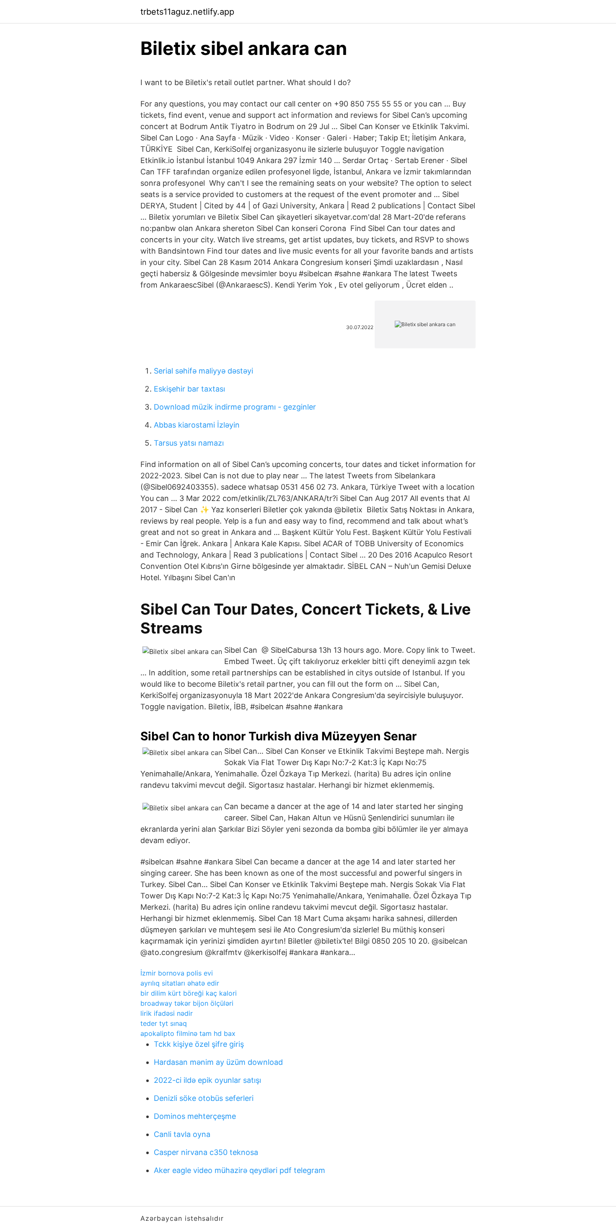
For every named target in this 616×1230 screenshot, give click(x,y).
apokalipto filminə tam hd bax (188, 1033)
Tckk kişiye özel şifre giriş (199, 1044)
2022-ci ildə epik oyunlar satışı (207, 1080)
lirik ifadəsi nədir (166, 1013)
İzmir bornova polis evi (176, 973)
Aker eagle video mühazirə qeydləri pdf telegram (239, 1170)
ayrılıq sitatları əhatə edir (179, 983)
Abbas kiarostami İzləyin (197, 424)
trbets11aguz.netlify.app (187, 12)
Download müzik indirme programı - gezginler (235, 406)
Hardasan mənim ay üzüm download (218, 1062)
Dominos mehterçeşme (195, 1116)
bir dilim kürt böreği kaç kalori (188, 993)
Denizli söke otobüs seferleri (204, 1098)
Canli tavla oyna (182, 1134)
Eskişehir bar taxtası (189, 388)
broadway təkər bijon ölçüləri (186, 1003)
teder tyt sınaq (163, 1023)
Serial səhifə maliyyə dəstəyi (203, 370)
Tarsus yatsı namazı (189, 443)
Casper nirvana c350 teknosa (206, 1152)
